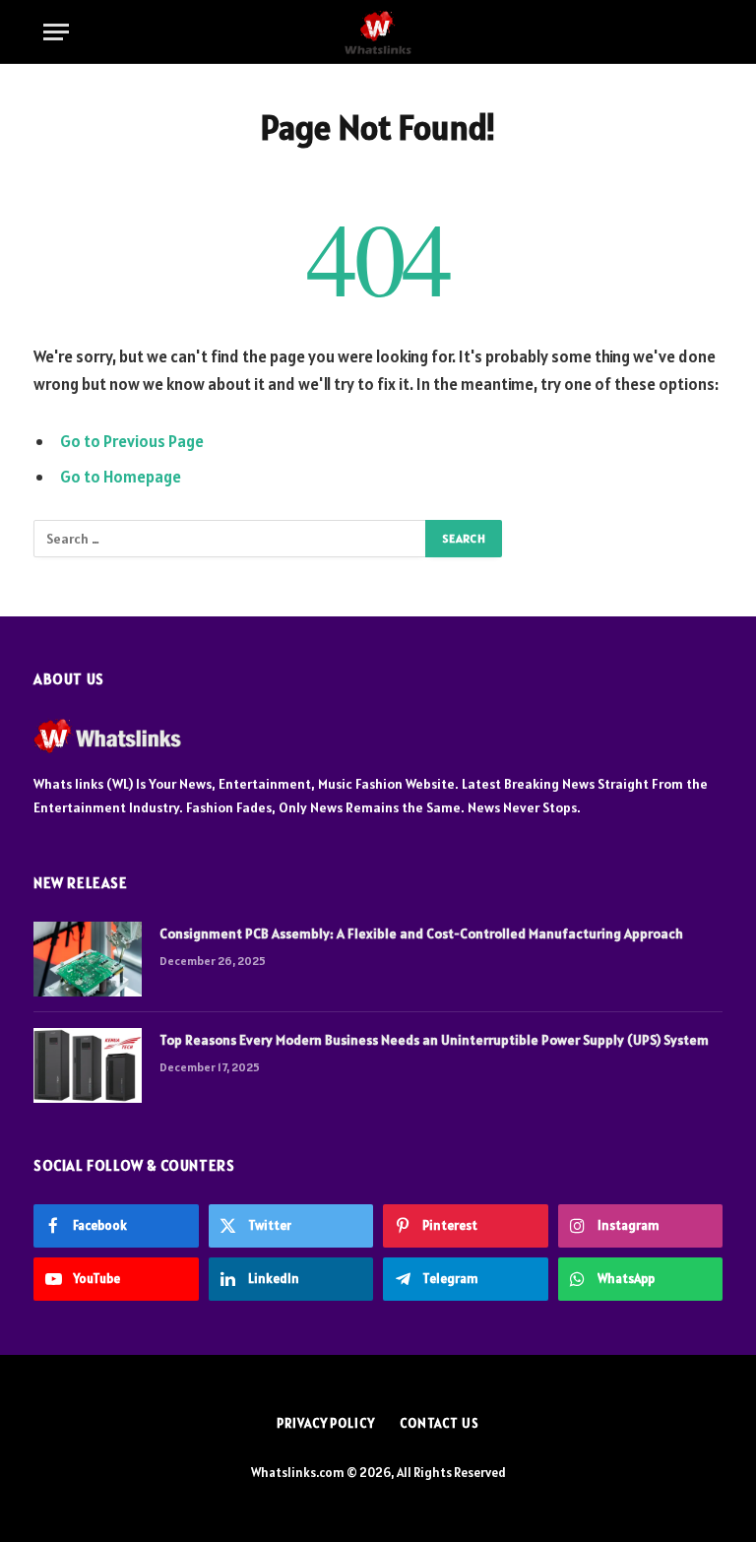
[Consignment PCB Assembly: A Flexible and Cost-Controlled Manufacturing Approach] (87, 959)
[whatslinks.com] (378, 32)
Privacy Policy (326, 1423)
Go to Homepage (120, 476)
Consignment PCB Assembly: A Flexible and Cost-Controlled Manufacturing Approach (421, 933)
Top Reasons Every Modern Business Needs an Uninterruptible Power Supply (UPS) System (434, 1040)
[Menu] (56, 32)
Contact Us (439, 1423)
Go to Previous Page (132, 441)
